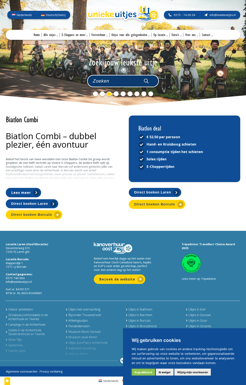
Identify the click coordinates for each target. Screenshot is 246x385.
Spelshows (15, 345)
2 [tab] (102, 93)
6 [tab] (129, 93)
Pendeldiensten (79, 326)
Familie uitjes (17, 351)
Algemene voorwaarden (21, 371)
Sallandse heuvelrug (82, 348)
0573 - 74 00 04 (184, 15)
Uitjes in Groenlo (200, 326)
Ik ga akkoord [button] (143, 372)
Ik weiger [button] (165, 372)
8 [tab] (143, 93)
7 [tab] (136, 93)
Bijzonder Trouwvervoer (84, 315)
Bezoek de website (117, 279)
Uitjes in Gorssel (200, 315)
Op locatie (159, 35)
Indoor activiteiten (20, 309)
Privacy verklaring (51, 371)
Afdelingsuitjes (78, 320)
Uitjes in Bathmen (140, 309)
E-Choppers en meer (73, 35)
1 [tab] (95, 93)
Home (37, 35)
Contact (206, 35)
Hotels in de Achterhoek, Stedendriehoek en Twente (26, 332)
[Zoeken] (146, 80)
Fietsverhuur (98, 35)
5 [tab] (123, 93)
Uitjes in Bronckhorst (142, 326)
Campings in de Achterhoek (26, 324)
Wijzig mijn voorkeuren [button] (192, 372)
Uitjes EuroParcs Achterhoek (88, 343)
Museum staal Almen (82, 337)
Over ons (190, 35)
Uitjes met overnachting (84, 309)
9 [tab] (150, 93)
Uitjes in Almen (78, 354)
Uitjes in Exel (197, 309)
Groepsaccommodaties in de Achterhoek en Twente (28, 317)
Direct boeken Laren (29, 204)
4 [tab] (116, 93)
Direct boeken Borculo (31, 215)
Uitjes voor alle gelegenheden (129, 35)
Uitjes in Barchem (140, 315)
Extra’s (175, 35)
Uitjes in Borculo (139, 320)
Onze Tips (15, 339)
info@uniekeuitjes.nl (223, 15)
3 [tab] (109, 93)
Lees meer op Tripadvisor (199, 278)
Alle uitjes (50, 35)
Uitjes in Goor (198, 320)
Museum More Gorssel (84, 332)
